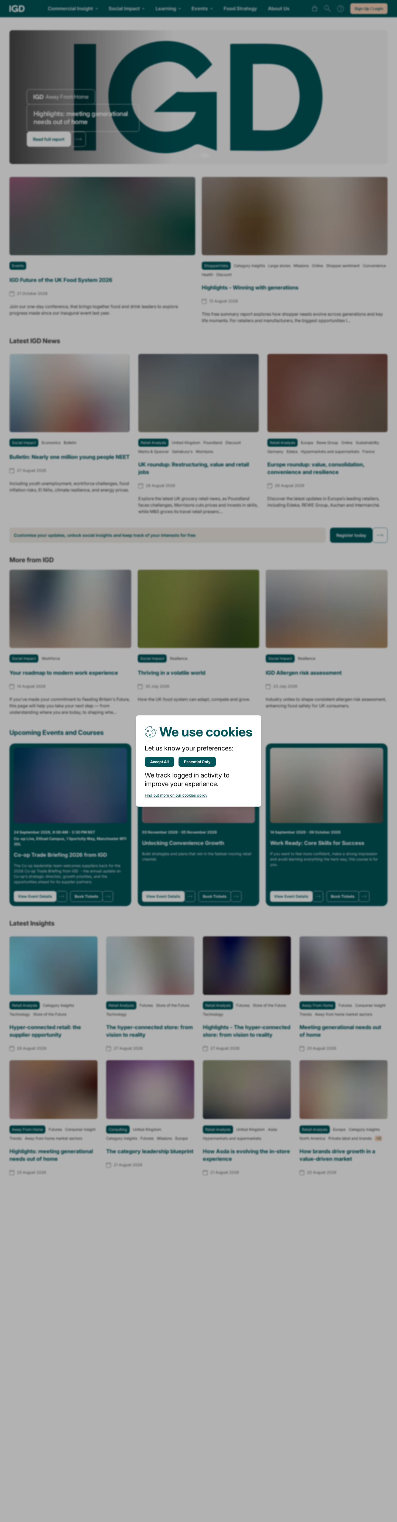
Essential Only (197, 761)
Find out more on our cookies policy (176, 795)
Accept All (159, 761)
